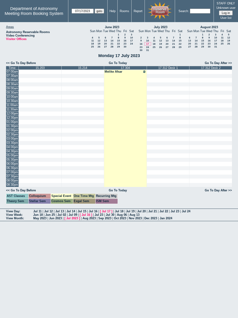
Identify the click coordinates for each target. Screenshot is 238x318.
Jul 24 (186, 211)
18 (92, 43)
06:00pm (12, 164)
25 (92, 46)
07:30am (12, 76)
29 (118, 46)
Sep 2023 (104, 218)
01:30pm (12, 126)
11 (92, 40)
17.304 (125, 68)
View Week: (14, 215)
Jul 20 (141, 211)
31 (147, 50)
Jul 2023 (72, 218)
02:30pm (12, 134)
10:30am (12, 101)
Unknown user (225, 8)
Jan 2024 (166, 218)
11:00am (12, 105)
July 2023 (160, 27)
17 (131, 40)
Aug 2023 (89, 218)
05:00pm (12, 155)
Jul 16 (93, 211)
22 (118, 43)
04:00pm (12, 147)
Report (138, 11)
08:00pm (12, 180)
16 (125, 40)
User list (225, 18)
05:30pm (12, 159)
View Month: (15, 218)
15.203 (40, 68)
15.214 (82, 68)
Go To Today (118, 63)
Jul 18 (119, 211)
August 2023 (209, 27)
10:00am (12, 96)
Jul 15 (82, 211)
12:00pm (12, 113)
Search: (183, 11)
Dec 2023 (150, 218)
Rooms (124, 11)
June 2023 (112, 27)
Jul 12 (48, 211)
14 (112, 40)
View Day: (13, 211)
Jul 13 (59, 211)
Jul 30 (110, 215)
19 (99, 43)
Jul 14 (70, 211)
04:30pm (12, 151)
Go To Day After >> (218, 63)
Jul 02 (61, 215)
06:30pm (12, 168)
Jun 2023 (55, 218)
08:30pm (12, 184)
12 (99, 40)
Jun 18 (38, 215)
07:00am (12, 71)
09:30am (12, 92)
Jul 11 (37, 211)
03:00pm (12, 138)
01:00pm (12, 122)
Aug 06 (122, 215)
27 (105, 46)
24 (131, 43)
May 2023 (39, 218)
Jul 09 (73, 215)
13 (105, 40)
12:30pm (12, 117)
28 (112, 46)
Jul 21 (152, 211)
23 (125, 43)
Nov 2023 (135, 218)
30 (125, 46)
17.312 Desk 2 (211, 68)
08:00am (12, 80)
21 (112, 43)
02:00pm (12, 130)
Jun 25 (50, 215)
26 (99, 46)
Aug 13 (134, 215)
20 (105, 43)
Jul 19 (130, 211)
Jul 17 (106, 211)
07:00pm (12, 172)
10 (131, 37)
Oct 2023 (120, 218)
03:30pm (12, 143)
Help (112, 11)
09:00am (12, 88)
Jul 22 (163, 211)
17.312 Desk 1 (168, 68)
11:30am (12, 109)
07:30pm (12, 176)
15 (118, 40)
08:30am (12, 84)
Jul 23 (175, 211)
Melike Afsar (113, 71)
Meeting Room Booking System (34, 13)
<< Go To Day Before (21, 63)
